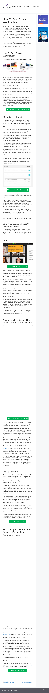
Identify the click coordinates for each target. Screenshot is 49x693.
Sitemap (45, 689)
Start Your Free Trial (17, 522)
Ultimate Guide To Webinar (21, 6)
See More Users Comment (17, 418)
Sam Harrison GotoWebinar (27, 682)
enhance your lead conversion (25, 665)
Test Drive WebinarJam (17, 671)
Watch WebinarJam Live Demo (16, 109)
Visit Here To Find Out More (16, 190)
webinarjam (6, 681)
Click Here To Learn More (16, 266)
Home (34, 3)
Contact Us (35, 10)
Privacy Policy (36, 6)
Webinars (5, 42)
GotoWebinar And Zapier (9, 682)
